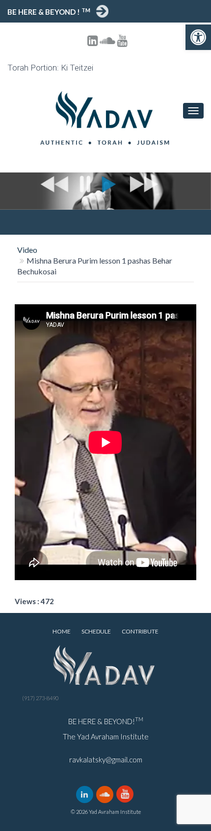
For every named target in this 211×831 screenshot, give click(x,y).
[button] (198, 37)
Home (62, 631)
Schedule (96, 631)
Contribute (140, 631)
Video (27, 249)
